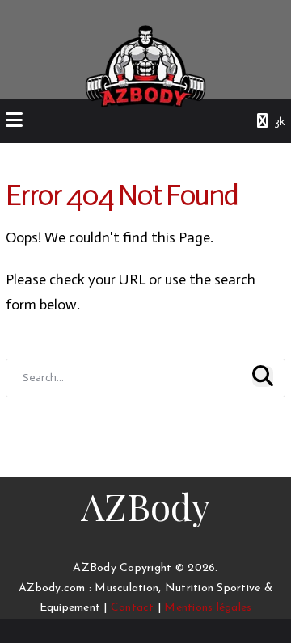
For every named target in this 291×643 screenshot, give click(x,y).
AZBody (145, 506)
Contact (132, 608)
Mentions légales (207, 608)
